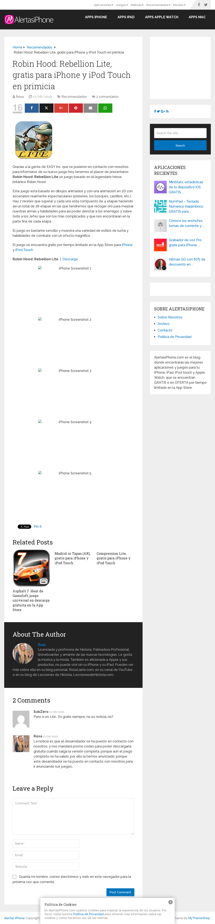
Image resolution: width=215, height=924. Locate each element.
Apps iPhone (96, 17)
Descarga (70, 259)
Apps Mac (197, 17)
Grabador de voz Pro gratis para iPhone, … (185, 242)
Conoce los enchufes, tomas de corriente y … (186, 223)
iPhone (127, 245)
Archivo (163, 324)
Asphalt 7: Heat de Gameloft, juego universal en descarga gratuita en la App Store (31, 600)
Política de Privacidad (174, 337)
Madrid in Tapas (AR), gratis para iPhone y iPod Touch (72, 558)
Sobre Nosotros (170, 317)
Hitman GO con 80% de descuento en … (187, 261)
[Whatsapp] (105, 108)
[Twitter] (46, 108)
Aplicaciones (103, 5)
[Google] (61, 108)
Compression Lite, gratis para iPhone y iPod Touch (114, 558)
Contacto (165, 330)
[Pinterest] (76, 108)
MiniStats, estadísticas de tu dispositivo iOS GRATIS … (186, 187)
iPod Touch (24, 250)
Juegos (121, 5)
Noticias (136, 5)
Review (178, 5)
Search (180, 145)
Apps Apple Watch (161, 17)
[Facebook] (32, 108)
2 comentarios (107, 97)
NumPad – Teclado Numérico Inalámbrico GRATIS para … (186, 206)
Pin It (38, 527)
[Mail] (91, 108)
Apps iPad (126, 17)
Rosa (20, 97)
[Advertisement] (184, 67)
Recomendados (157, 5)
